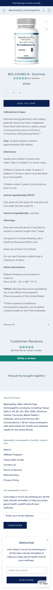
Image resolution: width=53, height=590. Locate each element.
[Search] (44, 10)
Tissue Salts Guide (14, 459)
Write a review (26, 358)
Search (7, 449)
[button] (20, 78)
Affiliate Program (13, 454)
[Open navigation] (4, 10)
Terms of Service (13, 470)
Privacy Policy (11, 480)
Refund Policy (11, 475)
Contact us (10, 464)
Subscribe (26, 580)
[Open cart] (49, 10)
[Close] (47, 540)
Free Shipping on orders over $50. (26, 3)
